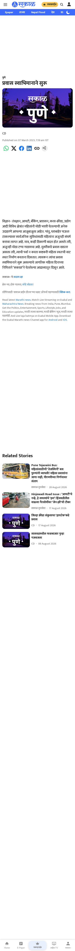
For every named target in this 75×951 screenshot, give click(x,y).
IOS (65, 320)
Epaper (9, 12)
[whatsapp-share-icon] (6, 150)
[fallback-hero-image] (16, 471)
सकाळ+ (68, 948)
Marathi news (23, 300)
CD (4, 133)
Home (7, 948)
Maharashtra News (13, 304)
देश (53, 12)
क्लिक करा (64, 292)
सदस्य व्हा (18, 277)
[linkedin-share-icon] (29, 150)
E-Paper (21, 948)
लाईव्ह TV (54, 948)
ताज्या (22, 12)
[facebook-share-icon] (21, 150)
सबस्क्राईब (51, 4)
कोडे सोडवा (27, 284)
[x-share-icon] (14, 150)
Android (53, 320)
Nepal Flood (38, 12)
